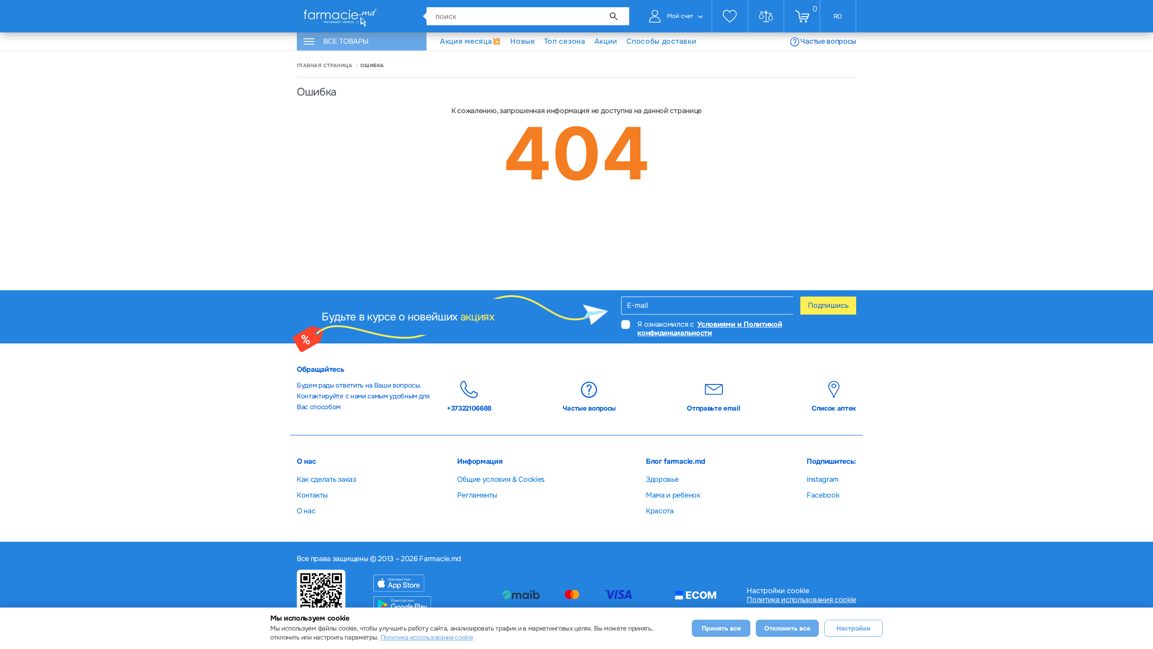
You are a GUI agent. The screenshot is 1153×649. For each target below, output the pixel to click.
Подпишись (828, 305)
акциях (477, 317)
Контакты (312, 495)
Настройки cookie (778, 590)
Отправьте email (713, 408)
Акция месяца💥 (470, 41)
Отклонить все (787, 628)
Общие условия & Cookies (501, 479)
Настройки (853, 628)
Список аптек (834, 408)
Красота (660, 511)
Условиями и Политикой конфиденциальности (709, 329)
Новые (522, 41)
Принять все (721, 628)
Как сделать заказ (326, 479)
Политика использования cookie (801, 599)
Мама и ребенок (673, 495)
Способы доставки (661, 41)
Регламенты (477, 495)
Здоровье (662, 479)
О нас (306, 511)
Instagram (823, 479)
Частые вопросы (828, 41)
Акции (606, 41)
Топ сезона (565, 41)
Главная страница (324, 65)
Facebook (823, 495)
